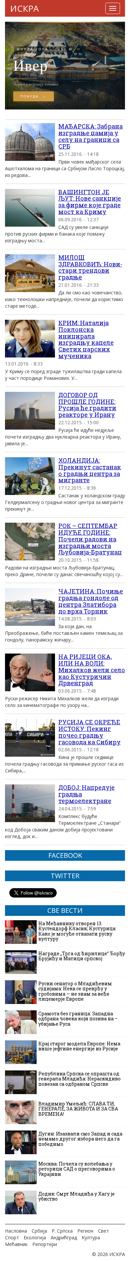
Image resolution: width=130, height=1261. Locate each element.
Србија (39, 1231)
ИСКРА (24, 8)
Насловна (16, 1231)
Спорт (12, 1237)
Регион (85, 1231)
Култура (91, 1237)
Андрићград (64, 1237)
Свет (103, 1231)
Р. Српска (62, 1231)
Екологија (35, 1237)
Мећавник (16, 1244)
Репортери (44, 1244)
